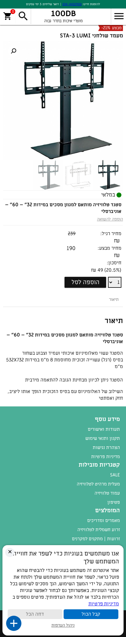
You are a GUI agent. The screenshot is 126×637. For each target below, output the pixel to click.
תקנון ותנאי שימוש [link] (102, 438)
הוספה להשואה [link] (110, 219)
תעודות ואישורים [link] (104, 429)
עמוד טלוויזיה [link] (107, 493)
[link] (13, 51)
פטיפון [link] (113, 502)
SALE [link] (115, 475)
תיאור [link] (114, 299)
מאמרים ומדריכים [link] (103, 520)
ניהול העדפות (63, 625)
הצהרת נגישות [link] (106, 447)
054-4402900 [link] (72, 4)
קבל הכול (91, 614)
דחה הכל (35, 614)
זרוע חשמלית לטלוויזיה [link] (98, 530)
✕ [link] (10, 551)
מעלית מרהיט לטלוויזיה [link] (98, 484)
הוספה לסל (85, 282)
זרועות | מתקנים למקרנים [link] (96, 539)
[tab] (114, 299)
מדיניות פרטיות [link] (105, 457)
